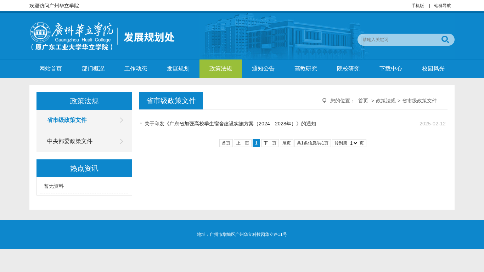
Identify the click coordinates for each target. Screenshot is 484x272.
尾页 (286, 143)
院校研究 (348, 69)
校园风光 (433, 69)
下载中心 (390, 69)
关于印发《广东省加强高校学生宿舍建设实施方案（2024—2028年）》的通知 (230, 123)
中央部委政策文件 (69, 141)
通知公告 (263, 69)
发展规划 (178, 69)
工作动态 (135, 69)
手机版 (417, 5)
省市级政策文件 (67, 120)
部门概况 (93, 69)
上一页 (242, 143)
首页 (363, 100)
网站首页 (50, 69)
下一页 (270, 143)
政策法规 (220, 69)
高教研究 (305, 69)
